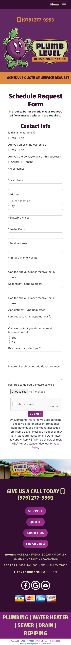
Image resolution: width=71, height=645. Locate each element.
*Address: (14, 194)
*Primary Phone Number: (23, 257)
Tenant (28, 161)
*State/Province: (18, 217)
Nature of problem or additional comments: (35, 366)
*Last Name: (16, 180)
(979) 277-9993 (38, 20)
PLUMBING (15, 617)
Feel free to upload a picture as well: (31, 384)
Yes (13, 137)
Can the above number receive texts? (31, 271)
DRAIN (45, 625)
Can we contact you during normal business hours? (30, 330)
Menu (55, 4)
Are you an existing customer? (27, 144)
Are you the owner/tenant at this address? (34, 156)
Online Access (27, 641)
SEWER (26, 625)
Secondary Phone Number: (25, 283)
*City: (11, 206)
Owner (15, 161)
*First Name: (16, 168)
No (22, 137)
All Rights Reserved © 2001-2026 (47, 641)
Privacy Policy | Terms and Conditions (35, 644)
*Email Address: (18, 243)
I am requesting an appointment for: (30, 316)
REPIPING (35, 633)
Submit (35, 413)
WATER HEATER (50, 617)
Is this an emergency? (21, 132)
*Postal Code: (17, 229)
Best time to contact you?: (24, 348)
